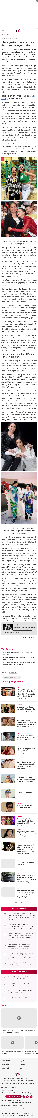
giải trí (30, 990)
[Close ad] (37, 1)
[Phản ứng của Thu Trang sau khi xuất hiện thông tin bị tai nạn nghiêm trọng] (8, 778)
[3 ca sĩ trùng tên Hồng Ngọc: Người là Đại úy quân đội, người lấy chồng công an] (8, 820)
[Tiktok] (31, 1096)
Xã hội (22, 1064)
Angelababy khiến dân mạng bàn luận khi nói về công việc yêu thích (26, 834)
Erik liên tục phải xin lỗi (26, 792)
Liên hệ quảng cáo (13, 1096)
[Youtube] (27, 1096)
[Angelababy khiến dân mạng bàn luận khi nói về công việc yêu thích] (8, 833)
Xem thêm (19, 902)
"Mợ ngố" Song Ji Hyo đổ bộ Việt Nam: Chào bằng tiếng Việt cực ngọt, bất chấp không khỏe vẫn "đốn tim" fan (26, 694)
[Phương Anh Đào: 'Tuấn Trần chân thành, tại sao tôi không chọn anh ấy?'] (19, 1018)
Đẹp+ (22, 1061)
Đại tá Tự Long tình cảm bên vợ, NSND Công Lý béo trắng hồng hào (26, 751)
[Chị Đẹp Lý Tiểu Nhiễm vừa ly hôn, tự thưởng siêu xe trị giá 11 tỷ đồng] (8, 736)
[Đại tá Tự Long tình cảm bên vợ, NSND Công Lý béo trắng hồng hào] (8, 750)
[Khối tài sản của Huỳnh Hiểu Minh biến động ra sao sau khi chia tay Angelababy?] (8, 892)
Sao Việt (15, 625)
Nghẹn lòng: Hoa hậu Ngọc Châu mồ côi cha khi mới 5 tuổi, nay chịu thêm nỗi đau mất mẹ (19, 630)
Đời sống (6, 1064)
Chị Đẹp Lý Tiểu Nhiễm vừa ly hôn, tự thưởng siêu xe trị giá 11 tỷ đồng (26, 737)
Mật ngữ (5, 1068)
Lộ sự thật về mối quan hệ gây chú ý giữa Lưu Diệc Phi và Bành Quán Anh (26, 709)
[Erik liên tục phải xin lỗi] (8, 793)
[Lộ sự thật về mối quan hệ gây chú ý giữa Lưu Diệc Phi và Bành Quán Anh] (8, 708)
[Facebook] (23, 1096)
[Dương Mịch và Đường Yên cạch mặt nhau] (8, 863)
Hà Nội (3, 1100)
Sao (16, 35)
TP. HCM (4, 1106)
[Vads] (37, 28)
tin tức (18, 976)
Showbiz (8, 35)
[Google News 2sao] (11, 678)
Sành (22, 1068)
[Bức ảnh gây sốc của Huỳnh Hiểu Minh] (8, 807)
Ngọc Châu (13, 672)
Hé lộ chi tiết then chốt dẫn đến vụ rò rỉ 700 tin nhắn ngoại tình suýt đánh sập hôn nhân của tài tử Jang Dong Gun (26, 849)
